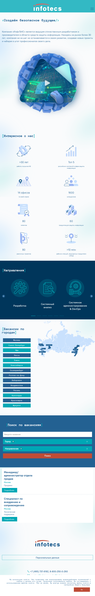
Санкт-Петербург (17, 345)
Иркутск (17, 405)
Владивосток (17, 385)
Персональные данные (47, 557)
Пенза (17, 355)
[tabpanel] (20, 294)
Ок (82, 590)
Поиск (47, 455)
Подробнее (9, 490)
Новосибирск (17, 365)
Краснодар (17, 395)
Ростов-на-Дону (17, 375)
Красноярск (16, 400)
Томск (17, 360)
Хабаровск (17, 380)
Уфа (17, 350)
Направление (13, 448)
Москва (16, 340)
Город (9, 441)
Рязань (16, 390)
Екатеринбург (17, 370)
